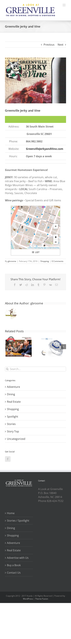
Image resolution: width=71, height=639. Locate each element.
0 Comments (57, 261)
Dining (11, 394)
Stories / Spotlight (18, 520)
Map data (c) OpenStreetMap (50, 248)
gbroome (12, 261)
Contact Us (14, 572)
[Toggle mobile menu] (64, 5)
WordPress (28, 598)
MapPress (37, 248)
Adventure (13, 387)
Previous (49, 44)
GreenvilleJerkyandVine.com (44, 149)
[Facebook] (8, 459)
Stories (11, 424)
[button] (7, 346)
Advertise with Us (18, 558)
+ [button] (55, 237)
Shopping (44, 261)
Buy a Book (14, 565)
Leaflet (30, 248)
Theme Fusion (41, 598)
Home (11, 513)
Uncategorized (16, 439)
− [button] (55, 242)
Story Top (13, 431)
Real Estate (14, 401)
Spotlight (12, 416)
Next (60, 44)
